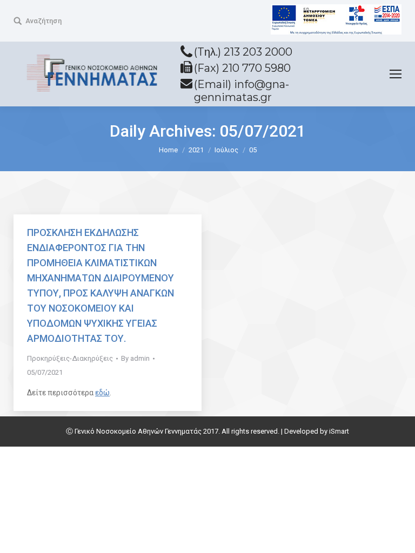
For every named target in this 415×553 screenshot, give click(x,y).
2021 (196, 150)
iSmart (339, 431)
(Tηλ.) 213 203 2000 (243, 51)
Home (168, 150)
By (135, 358)
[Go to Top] (398, 536)
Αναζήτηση (43, 21)
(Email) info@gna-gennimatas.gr (241, 91)
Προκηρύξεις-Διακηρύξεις (70, 358)
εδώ (102, 392)
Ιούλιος (226, 150)
